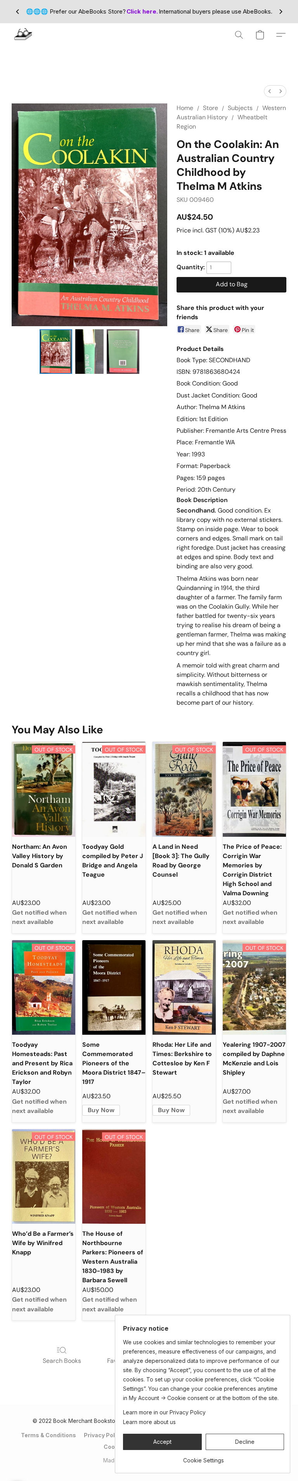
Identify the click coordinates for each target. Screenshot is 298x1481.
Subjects (240, 108)
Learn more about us (149, 1422)
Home (185, 108)
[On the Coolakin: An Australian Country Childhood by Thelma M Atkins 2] (123, 351)
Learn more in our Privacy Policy (164, 1412)
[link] (203, 1457)
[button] (23, 35)
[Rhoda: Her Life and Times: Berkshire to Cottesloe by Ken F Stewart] (184, 987)
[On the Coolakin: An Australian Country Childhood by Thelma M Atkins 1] (89, 351)
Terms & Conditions (48, 1435)
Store (210, 108)
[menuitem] (269, 91)
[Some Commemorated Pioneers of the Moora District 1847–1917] (114, 987)
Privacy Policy (103, 1435)
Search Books (62, 1361)
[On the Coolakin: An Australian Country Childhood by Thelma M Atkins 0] (56, 351)
